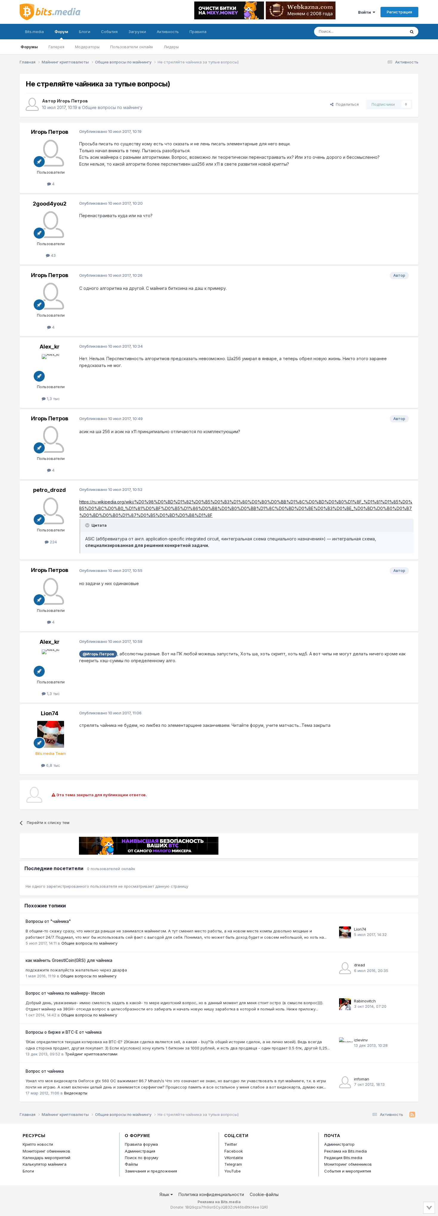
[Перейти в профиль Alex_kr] (50, 367)
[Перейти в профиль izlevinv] (345, 1043)
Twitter (230, 1144)
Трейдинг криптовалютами (91, 1054)
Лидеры (171, 46)
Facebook (233, 1151)
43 (53, 255)
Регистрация (399, 12)
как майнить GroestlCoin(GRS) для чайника (69, 960)
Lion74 (49, 713)
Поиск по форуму (141, 1157)
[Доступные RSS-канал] (412, 1115)
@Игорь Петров (98, 654)
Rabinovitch (365, 1001)
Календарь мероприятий (46, 1157)
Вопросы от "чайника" (48, 921)
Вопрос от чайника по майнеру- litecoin (65, 993)
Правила (198, 31)
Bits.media (34, 31)
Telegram (233, 1164)
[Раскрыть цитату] (88, 525)
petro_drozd (49, 490)
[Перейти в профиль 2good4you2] (50, 224)
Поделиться (346, 104)
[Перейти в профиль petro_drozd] (50, 510)
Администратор (339, 1144)
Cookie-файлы (264, 1194)
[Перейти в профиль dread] (345, 968)
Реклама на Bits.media (345, 1151)
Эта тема (389, 31)
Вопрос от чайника (45, 1071)
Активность (168, 31)
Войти (365, 12)
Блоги (84, 31)
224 (53, 541)
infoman (361, 1079)
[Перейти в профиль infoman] (345, 1082)
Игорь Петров (72, 100)
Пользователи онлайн (131, 46)
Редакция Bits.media (343, 1157)
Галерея (56, 46)
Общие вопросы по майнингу (112, 107)
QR (264, 1207)
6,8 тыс (52, 765)
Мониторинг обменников (46, 1151)
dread (359, 964)
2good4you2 (49, 203)
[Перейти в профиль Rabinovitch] (345, 1004)
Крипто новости (38, 1144)
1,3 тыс (53, 398)
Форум (61, 31)
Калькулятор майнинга (44, 1164)
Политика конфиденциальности (211, 1194)
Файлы (131, 1164)
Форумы (29, 46)
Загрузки (137, 31)
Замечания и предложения (151, 1171)
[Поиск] (411, 31)
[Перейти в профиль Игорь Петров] (32, 104)
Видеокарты (75, 1093)
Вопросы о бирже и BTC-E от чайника (64, 1032)
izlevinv (361, 1040)
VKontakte (233, 1157)
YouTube (232, 1171)
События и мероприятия (347, 1171)
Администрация (140, 1151)
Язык (164, 1194)
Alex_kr (50, 346)
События (109, 31)
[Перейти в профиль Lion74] (50, 734)
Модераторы (87, 46)
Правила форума (141, 1144)
